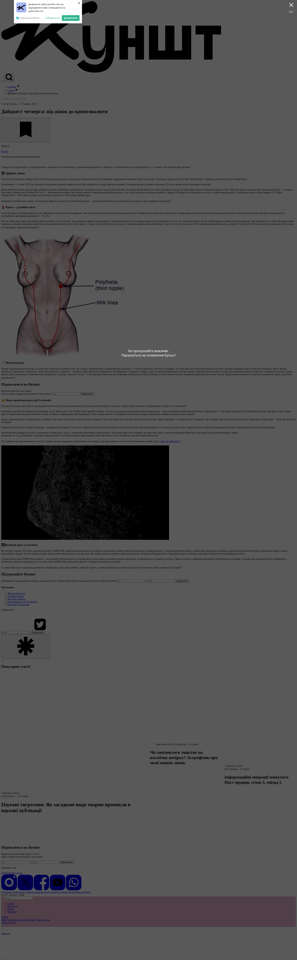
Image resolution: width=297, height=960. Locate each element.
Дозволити (70, 17)
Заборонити (52, 17)
